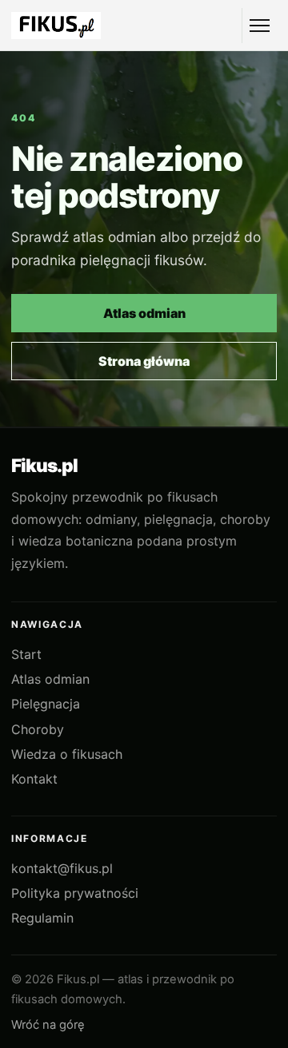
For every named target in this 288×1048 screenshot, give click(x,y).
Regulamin (42, 918)
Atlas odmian (144, 313)
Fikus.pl (44, 466)
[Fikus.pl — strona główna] (56, 25)
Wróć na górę (48, 1025)
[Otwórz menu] (259, 25)
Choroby (37, 729)
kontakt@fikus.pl (62, 868)
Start (26, 654)
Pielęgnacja (45, 704)
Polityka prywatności (74, 893)
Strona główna (144, 361)
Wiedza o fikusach (66, 754)
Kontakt (34, 779)
